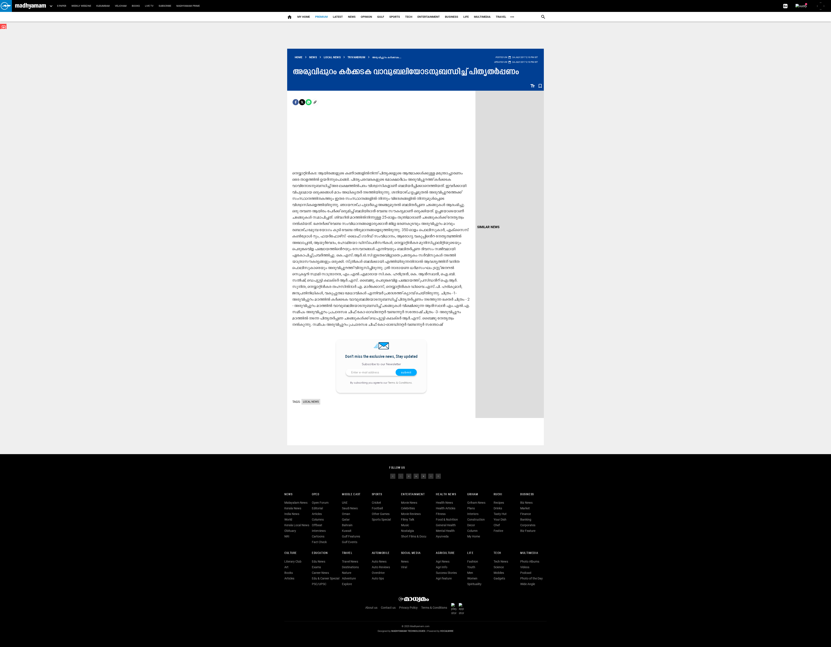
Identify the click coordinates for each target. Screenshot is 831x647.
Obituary (290, 530)
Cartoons (318, 536)
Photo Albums (529, 561)
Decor (471, 525)
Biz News (526, 502)
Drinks (498, 508)
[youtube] (423, 476)
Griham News (476, 502)
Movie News (409, 502)
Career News (320, 572)
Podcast (525, 572)
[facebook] (295, 102)
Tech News (501, 561)
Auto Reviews (381, 567)
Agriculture (445, 553)
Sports (394, 16)
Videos (524, 567)
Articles (317, 514)
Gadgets (499, 578)
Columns (318, 519)
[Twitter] (302, 102)
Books (136, 6)
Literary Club (292, 561)
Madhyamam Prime (188, 6)
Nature (346, 572)
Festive (498, 530)
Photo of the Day (531, 578)
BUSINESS (527, 494)
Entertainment (428, 16)
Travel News (350, 561)
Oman (346, 514)
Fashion (472, 561)
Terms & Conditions (400, 382)
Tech (497, 553)
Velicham (121, 6)
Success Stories (446, 572)
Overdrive (378, 572)
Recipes (499, 502)
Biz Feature (527, 530)
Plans (471, 508)
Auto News (379, 561)
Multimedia (482, 16)
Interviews (319, 530)
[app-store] (462, 608)
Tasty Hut (500, 514)
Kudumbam (103, 6)
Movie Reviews (411, 514)
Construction (476, 519)
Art (286, 567)
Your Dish (500, 519)
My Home (303, 16)
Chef (497, 525)
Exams (316, 567)
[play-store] (454, 608)
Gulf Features (351, 536)
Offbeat (317, 525)
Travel (501, 16)
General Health (446, 525)
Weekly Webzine (81, 6)
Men (470, 572)
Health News (446, 494)
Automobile (381, 553)
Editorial (317, 508)
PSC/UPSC (319, 584)
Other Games (381, 514)
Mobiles (499, 572)
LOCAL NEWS (311, 401)
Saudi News (350, 508)
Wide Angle (527, 584)
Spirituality (474, 584)
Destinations (350, 567)
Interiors (472, 514)
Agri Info (441, 567)
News (352, 16)
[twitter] (400, 476)
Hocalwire (446, 631)
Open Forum (320, 502)
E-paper (61, 6)
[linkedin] (416, 476)
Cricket (376, 502)
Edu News (318, 561)
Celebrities (408, 508)
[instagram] (408, 476)
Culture (290, 553)
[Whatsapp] (308, 102)
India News (291, 514)
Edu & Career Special (325, 578)
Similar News (488, 227)
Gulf (380, 16)
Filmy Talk (407, 519)
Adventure (349, 578)
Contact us (388, 607)
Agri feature (444, 578)
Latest (338, 16)
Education (320, 553)
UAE (345, 502)
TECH (408, 16)
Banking (525, 519)
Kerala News (292, 508)
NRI (286, 536)
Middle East (351, 494)
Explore (347, 584)
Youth (471, 567)
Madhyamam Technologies (408, 631)
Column (472, 530)
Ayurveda (442, 536)
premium (321, 16)
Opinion (366, 16)
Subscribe (165, 6)
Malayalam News (296, 502)
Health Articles (445, 508)
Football (377, 508)
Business (451, 16)
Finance (525, 514)
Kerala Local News (296, 525)
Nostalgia (407, 530)
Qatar (346, 519)
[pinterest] (438, 476)
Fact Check (319, 542)
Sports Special (381, 519)
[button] (6, 6)
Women (472, 578)
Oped (315, 494)
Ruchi (498, 494)
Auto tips (378, 578)
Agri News (442, 561)
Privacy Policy (408, 607)
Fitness (441, 514)
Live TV (149, 6)
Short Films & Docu (413, 536)
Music (405, 525)
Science (499, 567)
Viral (404, 567)
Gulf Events (349, 542)
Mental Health (445, 530)
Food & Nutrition (447, 519)
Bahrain (347, 525)
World (288, 519)
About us (371, 607)
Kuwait (346, 530)
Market (525, 508)
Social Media (411, 553)
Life (466, 16)
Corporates (527, 525)
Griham (472, 494)
